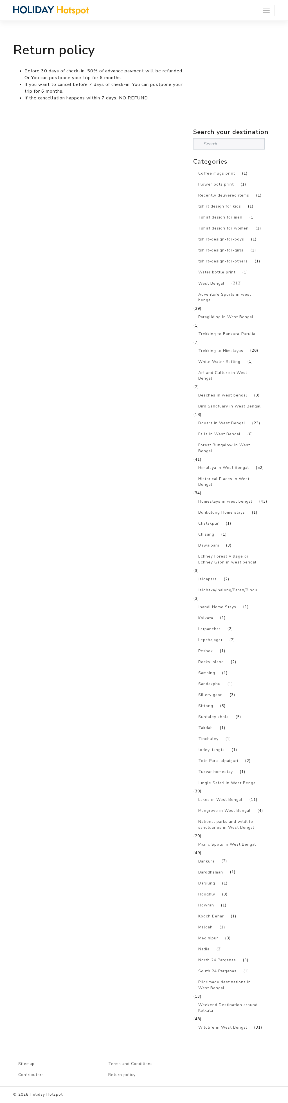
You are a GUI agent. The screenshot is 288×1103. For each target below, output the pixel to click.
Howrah (206, 905)
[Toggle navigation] (266, 10)
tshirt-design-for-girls (221, 250)
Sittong (205, 705)
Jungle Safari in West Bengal (227, 783)
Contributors (31, 1074)
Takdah (205, 727)
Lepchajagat (210, 640)
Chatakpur (208, 523)
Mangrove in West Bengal (224, 810)
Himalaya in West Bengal (223, 467)
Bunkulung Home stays (221, 512)
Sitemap (26, 1063)
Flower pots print (216, 184)
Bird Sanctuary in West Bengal (229, 406)
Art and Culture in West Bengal (222, 375)
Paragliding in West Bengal (225, 317)
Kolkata (205, 618)
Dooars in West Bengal (221, 423)
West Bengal (211, 283)
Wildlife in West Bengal (222, 1027)
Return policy (122, 1074)
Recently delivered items (223, 195)
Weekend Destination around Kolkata (228, 1007)
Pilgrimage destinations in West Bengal (224, 985)
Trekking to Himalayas (220, 350)
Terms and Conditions (130, 1063)
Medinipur (208, 938)
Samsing (206, 673)
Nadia (204, 949)
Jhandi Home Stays (217, 607)
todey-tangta (211, 749)
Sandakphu (209, 684)
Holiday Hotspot (46, 1094)
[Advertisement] (240, 87)
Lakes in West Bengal (220, 799)
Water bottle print (216, 272)
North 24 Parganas (217, 960)
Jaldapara (207, 579)
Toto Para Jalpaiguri (218, 760)
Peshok (205, 651)
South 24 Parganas (217, 971)
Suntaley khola (213, 716)
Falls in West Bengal (219, 434)
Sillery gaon (210, 695)
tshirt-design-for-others (223, 261)
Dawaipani (208, 545)
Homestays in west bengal (225, 501)
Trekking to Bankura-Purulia (226, 334)
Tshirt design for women (223, 228)
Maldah (205, 927)
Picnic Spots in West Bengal (227, 844)
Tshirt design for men (220, 217)
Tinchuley (208, 738)
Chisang (206, 534)
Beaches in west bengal (222, 395)
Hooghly (206, 894)
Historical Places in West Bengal (223, 481)
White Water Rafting (219, 361)
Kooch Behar (211, 916)
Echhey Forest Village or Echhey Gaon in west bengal (227, 559)
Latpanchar (209, 629)
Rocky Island (211, 662)
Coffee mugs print (216, 173)
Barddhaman (210, 872)
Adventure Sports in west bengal (224, 297)
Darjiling (206, 883)
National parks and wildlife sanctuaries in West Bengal (226, 824)
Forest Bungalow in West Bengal (224, 448)
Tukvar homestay (215, 771)
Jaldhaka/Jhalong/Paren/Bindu (227, 590)
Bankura (206, 861)
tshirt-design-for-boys (221, 239)
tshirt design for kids (219, 206)
